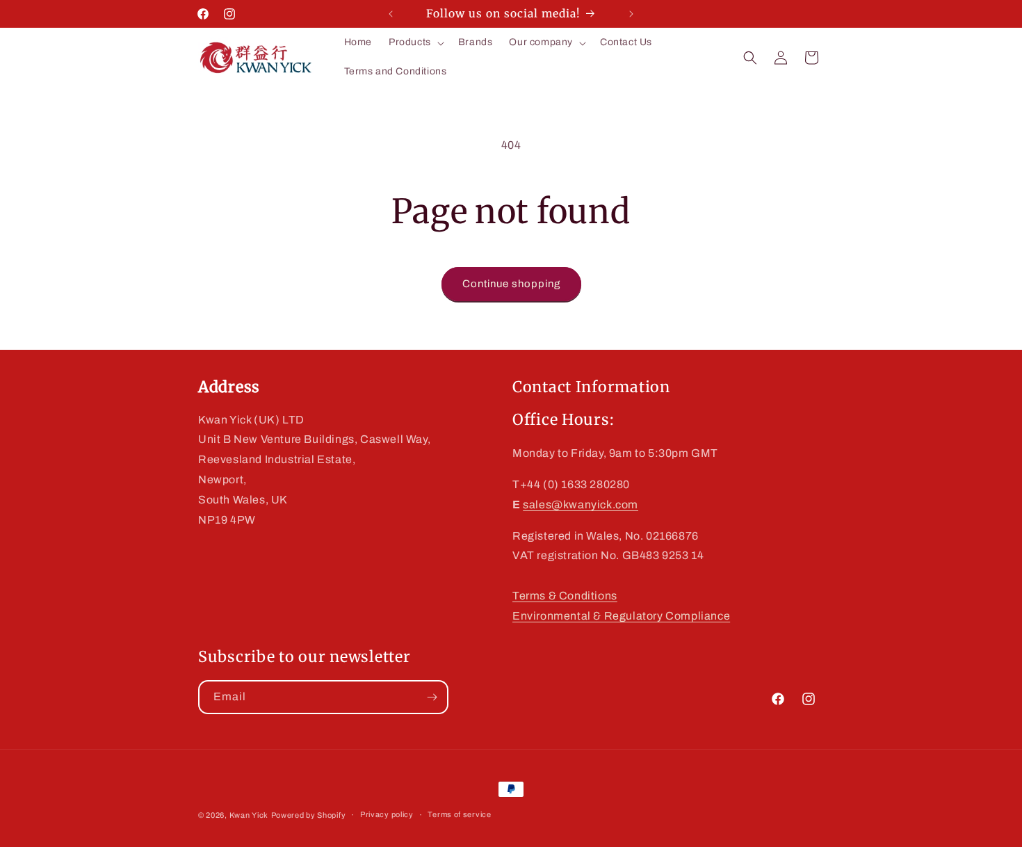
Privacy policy (387, 814)
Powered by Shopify (308, 815)
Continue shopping (511, 283)
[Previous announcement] (390, 14)
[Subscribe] (431, 697)
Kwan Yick (248, 815)
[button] (415, 42)
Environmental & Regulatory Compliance (621, 616)
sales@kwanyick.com (580, 504)
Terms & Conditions (564, 596)
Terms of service (459, 814)
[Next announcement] (631, 14)
